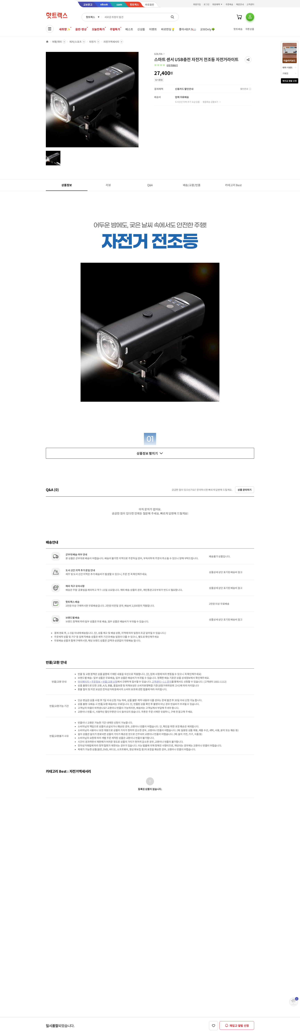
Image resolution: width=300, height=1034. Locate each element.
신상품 (141, 29)
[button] (248, 59)
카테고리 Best (233, 185)
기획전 (285, 73)
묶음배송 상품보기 (210, 101)
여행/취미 (57, 41)
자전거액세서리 (111, 41)
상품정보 (66, 185)
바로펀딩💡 (168, 29)
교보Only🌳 (207, 29)
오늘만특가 (98, 29)
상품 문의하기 (245, 489)
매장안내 (240, 4)
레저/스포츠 (75, 41)
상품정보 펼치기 (147, 453)
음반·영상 (80, 29)
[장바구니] (239, 17)
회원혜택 (216, 4)
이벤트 (153, 29)
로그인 (206, 4)
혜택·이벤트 (287, 67)
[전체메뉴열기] (49, 29)
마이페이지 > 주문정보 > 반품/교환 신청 (97, 681)
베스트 (129, 29)
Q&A (150, 185)
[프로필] (250, 17)
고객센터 (250, 4)
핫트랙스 (90, 17)
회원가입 (197, 4)
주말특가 (115, 29)
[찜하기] (213, 1025)
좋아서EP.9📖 (187, 29)
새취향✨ (64, 29)
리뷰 (108, 185)
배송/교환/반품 (192, 185)
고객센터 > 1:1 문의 (161, 681)
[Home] (47, 41)
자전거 (92, 41)
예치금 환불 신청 (289, 80)
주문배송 (229, 4)
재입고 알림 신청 (239, 1025)
